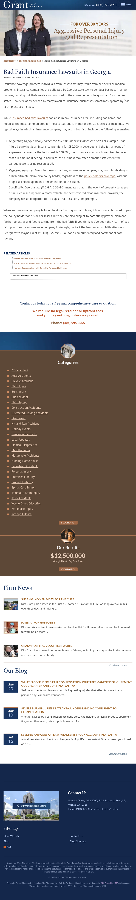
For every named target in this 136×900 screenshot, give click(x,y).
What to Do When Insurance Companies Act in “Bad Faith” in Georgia (41, 263)
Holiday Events (21, 429)
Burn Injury (19, 392)
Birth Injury (19, 386)
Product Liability (22, 482)
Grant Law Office (23, 5)
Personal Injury (21, 471)
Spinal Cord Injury (23, 487)
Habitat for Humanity (38, 622)
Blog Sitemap (78, 841)
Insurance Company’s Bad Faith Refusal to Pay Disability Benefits (40, 268)
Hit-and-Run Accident (25, 424)
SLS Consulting (108, 883)
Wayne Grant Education (26, 503)
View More (67, 569)
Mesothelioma (21, 450)
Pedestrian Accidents (25, 466)
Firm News (19, 418)
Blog (6, 841)
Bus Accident (20, 397)
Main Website (12, 836)
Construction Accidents (26, 408)
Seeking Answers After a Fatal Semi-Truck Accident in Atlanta (69, 734)
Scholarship (124, 883)
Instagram (85, 816)
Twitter (78, 816)
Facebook (70, 816)
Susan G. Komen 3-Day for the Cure (47, 599)
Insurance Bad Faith (30, 60)
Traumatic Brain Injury (26, 493)
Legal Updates (21, 439)
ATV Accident (20, 370)
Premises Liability (23, 477)
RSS (9, 846)
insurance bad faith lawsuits (30, 118)
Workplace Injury (22, 509)
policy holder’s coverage (99, 176)
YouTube (93, 816)
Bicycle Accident (22, 381)
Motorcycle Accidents (25, 455)
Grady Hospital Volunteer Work (46, 645)
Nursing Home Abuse (25, 461)
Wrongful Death (22, 514)
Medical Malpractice (25, 445)
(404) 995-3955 (100, 5)
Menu (129, 4)
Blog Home (67, 522)
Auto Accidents (21, 376)
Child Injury (19, 402)
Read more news (118, 665)
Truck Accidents (21, 498)
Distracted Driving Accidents (30, 413)
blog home (10, 60)
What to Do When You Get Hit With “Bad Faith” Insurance (37, 258)
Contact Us (76, 836)
